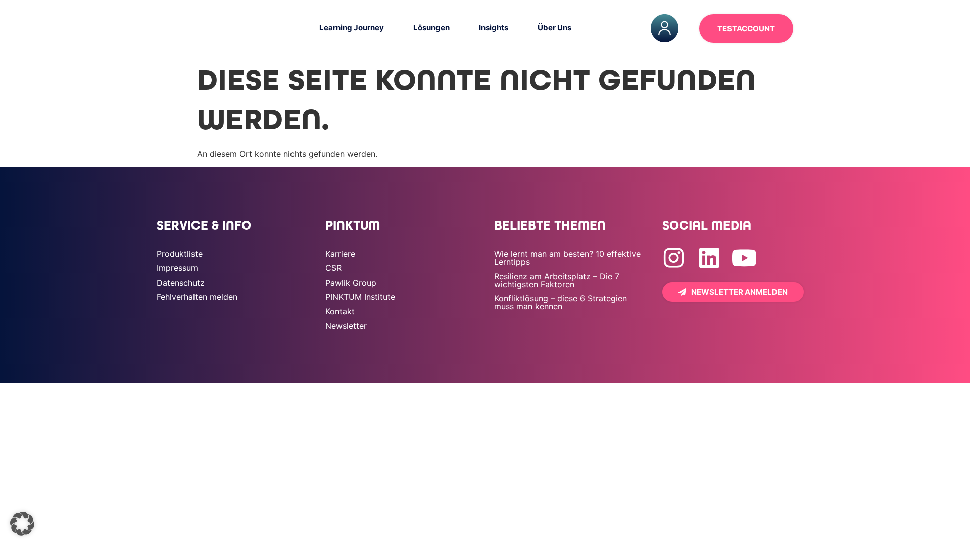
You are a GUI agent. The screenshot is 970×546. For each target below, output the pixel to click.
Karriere (340, 254)
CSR (333, 268)
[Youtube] (744, 258)
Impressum (177, 268)
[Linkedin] (709, 258)
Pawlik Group (350, 283)
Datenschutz (181, 283)
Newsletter (346, 326)
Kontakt (340, 311)
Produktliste (180, 254)
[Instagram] (673, 258)
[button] (22, 524)
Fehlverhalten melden (197, 297)
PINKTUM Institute (360, 297)
